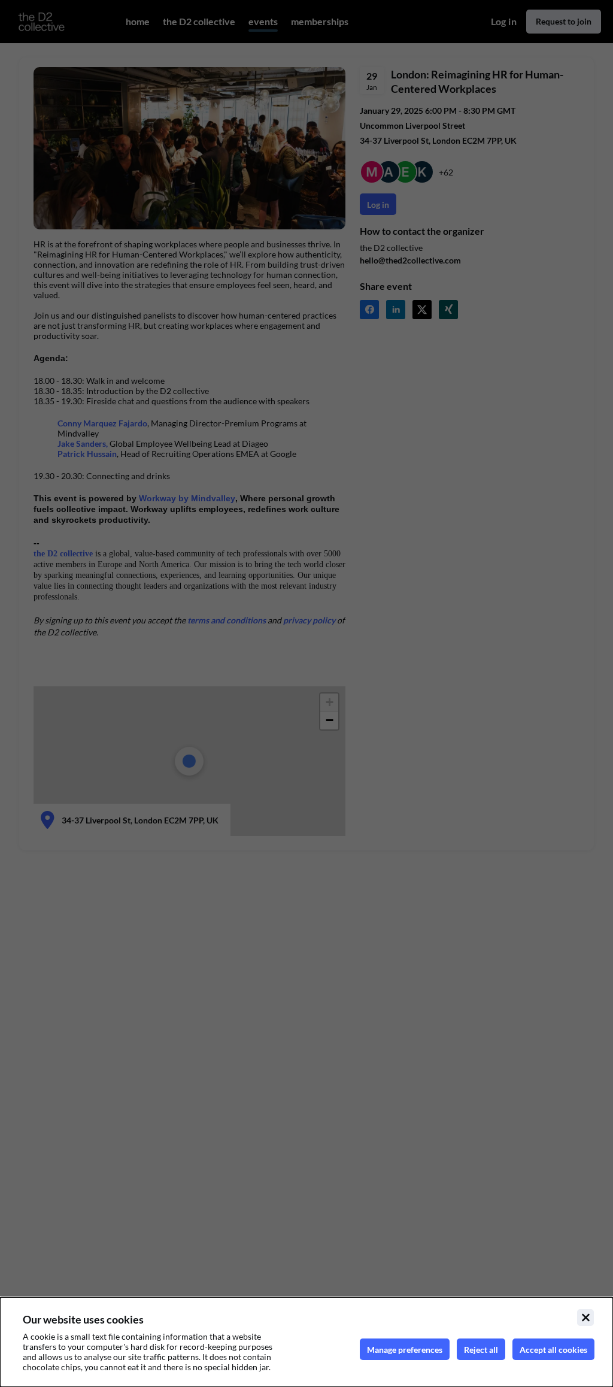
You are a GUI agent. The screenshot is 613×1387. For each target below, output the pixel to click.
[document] (306, 1342)
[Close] (585, 1317)
